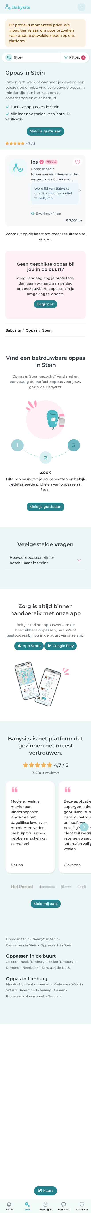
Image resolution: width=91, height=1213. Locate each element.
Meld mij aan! (46, 904)
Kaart (48, 1191)
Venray (45, 990)
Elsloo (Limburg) (62, 962)
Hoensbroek (35, 996)
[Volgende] (84, 827)
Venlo (30, 984)
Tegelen (54, 996)
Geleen (11, 962)
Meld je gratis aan (45, 131)
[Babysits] (17, 7)
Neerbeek (30, 968)
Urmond (12, 968)
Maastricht (14, 984)
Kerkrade (61, 984)
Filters (76, 57)
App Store (31, 646)
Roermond (28, 990)
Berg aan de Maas (55, 968)
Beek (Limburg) (33, 962)
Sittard (11, 990)
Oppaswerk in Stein (56, 945)
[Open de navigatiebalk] (81, 7)
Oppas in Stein (18, 939)
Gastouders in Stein (21, 945)
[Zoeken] (8, 57)
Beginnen (45, 304)
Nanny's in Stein (46, 939)
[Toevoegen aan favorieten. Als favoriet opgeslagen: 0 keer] (77, 162)
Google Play (63, 646)
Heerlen (44, 984)
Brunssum (14, 996)
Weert (76, 984)
